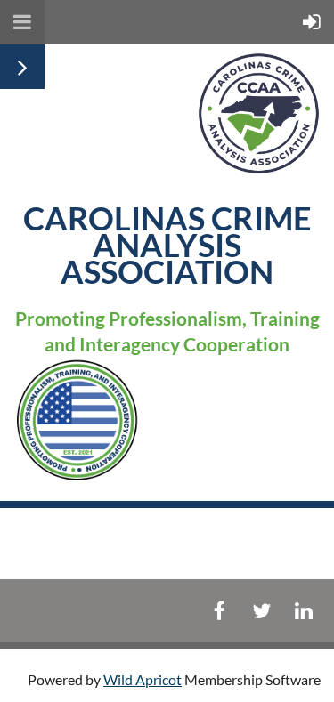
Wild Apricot (142, 679)
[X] (261, 611)
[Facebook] (219, 611)
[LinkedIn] (303, 611)
